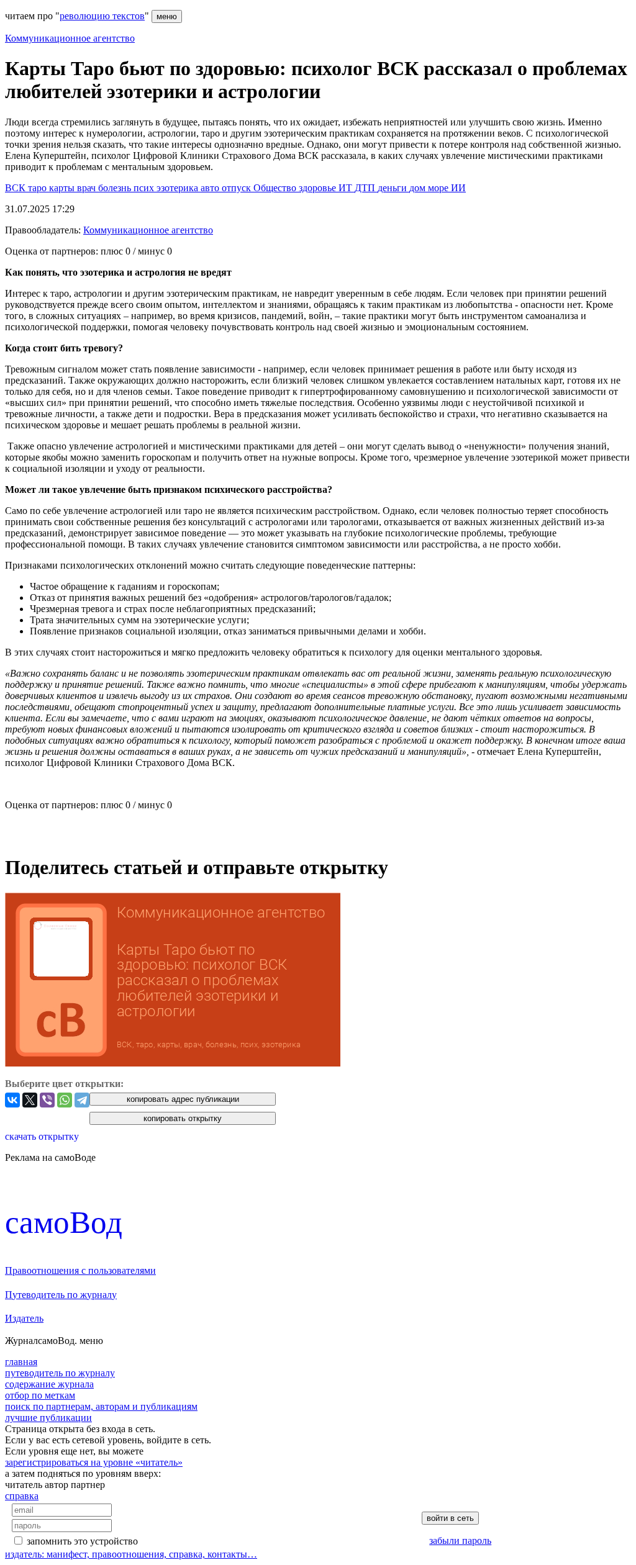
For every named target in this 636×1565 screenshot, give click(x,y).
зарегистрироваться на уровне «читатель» (94, 1462)
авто (211, 188)
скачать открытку (42, 1136)
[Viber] (47, 1100)
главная (21, 1361)
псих (145, 188)
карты (63, 188)
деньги (393, 188)
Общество (276, 188)
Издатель (24, 1318)
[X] (29, 1100)
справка (22, 1496)
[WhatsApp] (64, 1100)
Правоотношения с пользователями (80, 1270)
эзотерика (179, 188)
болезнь (116, 188)
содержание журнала (49, 1384)
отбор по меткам (40, 1395)
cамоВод (63, 1222)
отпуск (237, 188)
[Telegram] (82, 1100)
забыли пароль (460, 1540)
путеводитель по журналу (60, 1373)
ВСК (16, 188)
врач (87, 188)
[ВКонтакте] (12, 1100)
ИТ (346, 188)
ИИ (458, 188)
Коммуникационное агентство (70, 38)
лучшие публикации (48, 1417)
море (439, 188)
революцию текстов (102, 16)
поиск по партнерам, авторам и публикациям (101, 1406)
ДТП (366, 188)
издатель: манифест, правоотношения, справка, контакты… (131, 1554)
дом (418, 188)
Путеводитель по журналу (61, 1294)
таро (38, 188)
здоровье (318, 188)
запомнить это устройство (82, 1541)
